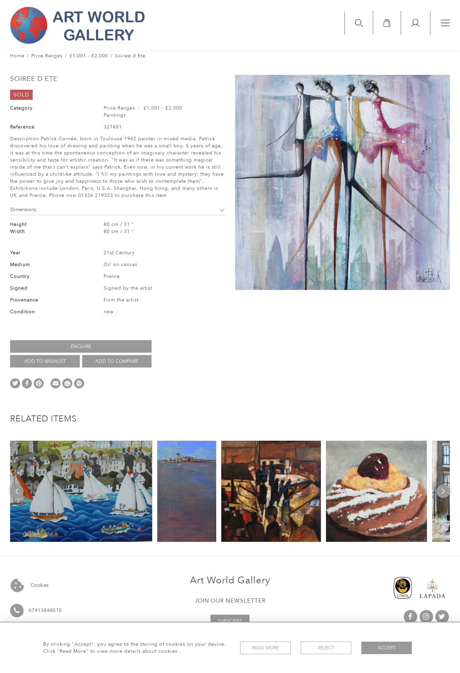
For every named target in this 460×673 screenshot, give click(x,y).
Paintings (115, 115)
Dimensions (23, 209)
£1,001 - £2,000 (88, 56)
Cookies (38, 585)
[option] (81, 491)
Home (17, 56)
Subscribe (230, 621)
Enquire (81, 346)
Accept (386, 648)
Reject (326, 648)
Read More (265, 648)
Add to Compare (116, 361)
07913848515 (45, 610)
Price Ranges (47, 56)
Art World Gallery (230, 580)
